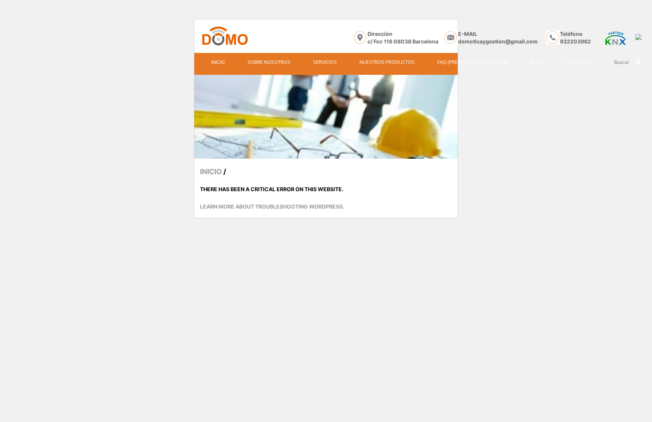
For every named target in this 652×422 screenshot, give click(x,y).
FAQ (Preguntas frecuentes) (472, 62)
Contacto (578, 62)
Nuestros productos (387, 62)
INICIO (211, 171)
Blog (537, 62)
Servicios (325, 62)
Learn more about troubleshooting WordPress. (272, 206)
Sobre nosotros (269, 62)
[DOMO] (224, 36)
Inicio (218, 62)
